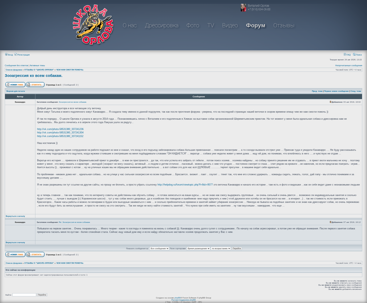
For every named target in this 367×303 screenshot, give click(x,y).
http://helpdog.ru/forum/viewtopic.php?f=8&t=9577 (185, 184)
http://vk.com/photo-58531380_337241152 (60, 136)
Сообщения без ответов (16, 65)
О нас (130, 25)
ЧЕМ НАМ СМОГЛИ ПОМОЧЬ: (70, 70)
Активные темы (37, 65)
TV (210, 25)
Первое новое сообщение (336, 91)
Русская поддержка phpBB (183, 300)
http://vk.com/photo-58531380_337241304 (60, 132)
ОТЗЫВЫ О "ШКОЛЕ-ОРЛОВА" (39, 70)
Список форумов (14, 70)
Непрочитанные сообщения (348, 65)
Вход (10, 55)
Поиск (358, 55)
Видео (230, 25)
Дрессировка (162, 25)
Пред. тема (317, 91)
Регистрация (23, 55)
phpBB (178, 298)
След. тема (356, 91)
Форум (255, 25)
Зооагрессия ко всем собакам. (34, 75)
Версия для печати (15, 91)
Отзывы (283, 25)
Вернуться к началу (15, 216)
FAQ (348, 55)
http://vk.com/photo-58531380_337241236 (60, 129)
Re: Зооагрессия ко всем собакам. (74, 222)
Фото (193, 25)
